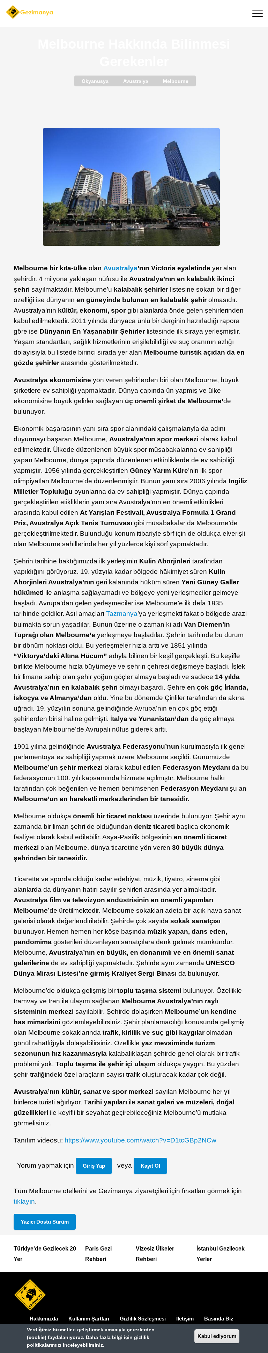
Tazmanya (121, 613)
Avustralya (120, 268)
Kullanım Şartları (88, 1319)
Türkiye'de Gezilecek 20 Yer (45, 1254)
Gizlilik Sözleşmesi (143, 1319)
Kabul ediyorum (217, 1336)
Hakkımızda (44, 1319)
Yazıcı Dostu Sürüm (45, 1222)
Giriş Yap (94, 1166)
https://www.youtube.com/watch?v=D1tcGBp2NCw (140, 1140)
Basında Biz (218, 1319)
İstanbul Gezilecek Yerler (220, 1254)
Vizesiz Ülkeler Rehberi (155, 1254)
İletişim (185, 1319)
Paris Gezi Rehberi (98, 1254)
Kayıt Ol (150, 1166)
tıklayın (24, 1201)
